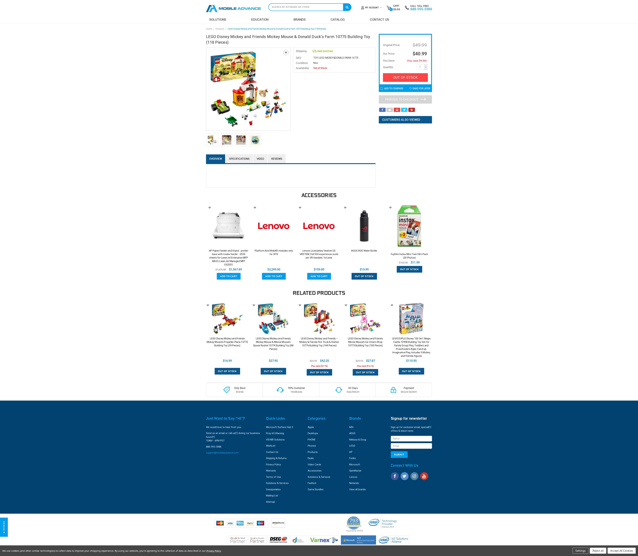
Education (259, 19)
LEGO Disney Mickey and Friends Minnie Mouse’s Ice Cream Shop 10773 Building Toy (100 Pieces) (365, 342)
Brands (300, 19)
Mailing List (272, 495)
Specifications (239, 158)
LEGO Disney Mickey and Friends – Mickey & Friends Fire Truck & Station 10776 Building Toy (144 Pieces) (319, 342)
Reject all (598, 551)
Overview (215, 158)
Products (219, 29)
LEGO (352, 445)
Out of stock (364, 276)
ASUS (352, 433)
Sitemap (270, 501)
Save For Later (421, 88)
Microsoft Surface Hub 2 (279, 427)
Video (260, 158)
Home (209, 29)
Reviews (276, 158)
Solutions (217, 19)
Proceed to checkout (402, 99)
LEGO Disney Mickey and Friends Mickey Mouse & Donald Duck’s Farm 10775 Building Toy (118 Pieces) (277, 29)
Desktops (313, 433)
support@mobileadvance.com (222, 452)
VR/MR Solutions (275, 439)
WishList (270, 445)
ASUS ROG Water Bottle (364, 250)
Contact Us (379, 19)
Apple (311, 427)
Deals (311, 458)
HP (350, 452)
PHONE (312, 439)
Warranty (271, 470)
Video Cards (314, 464)
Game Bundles (315, 489)
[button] (4, 527)
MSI (351, 427)
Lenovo (353, 476)
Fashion (312, 483)
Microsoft (354, 464)
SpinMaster (355, 470)
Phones (312, 445)
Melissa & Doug (357, 439)
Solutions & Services (277, 483)
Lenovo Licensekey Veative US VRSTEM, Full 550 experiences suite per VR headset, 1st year (319, 254)
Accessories (314, 470)
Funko (352, 458)
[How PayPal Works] (241, 525)
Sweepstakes (273, 489)
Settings (580, 551)
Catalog (338, 19)
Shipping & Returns (276, 458)
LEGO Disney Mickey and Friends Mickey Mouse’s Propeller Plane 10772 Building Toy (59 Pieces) (227, 342)
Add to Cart (228, 276)
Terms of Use (273, 476)
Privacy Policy (273, 464)
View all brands (357, 489)
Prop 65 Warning (275, 433)
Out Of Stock (405, 78)
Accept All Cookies (621, 551)
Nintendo (354, 483)
